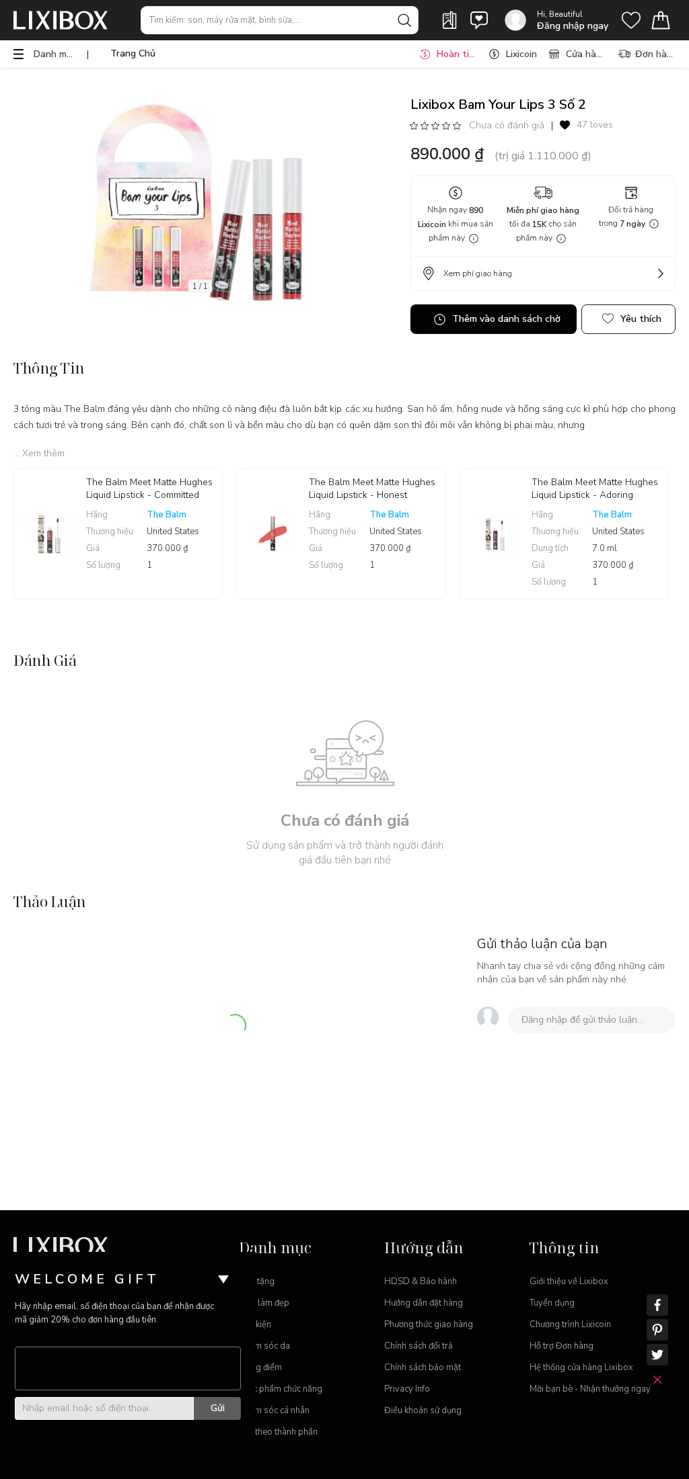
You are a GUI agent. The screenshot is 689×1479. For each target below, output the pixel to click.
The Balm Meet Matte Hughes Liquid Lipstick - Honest (372, 488)
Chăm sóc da (264, 1346)
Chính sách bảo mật (422, 1367)
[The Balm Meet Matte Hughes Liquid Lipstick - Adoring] (496, 534)
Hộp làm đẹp (264, 1303)
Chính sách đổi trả (418, 1346)
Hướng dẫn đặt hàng (423, 1303)
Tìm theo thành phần (278, 1432)
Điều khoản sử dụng (423, 1410)
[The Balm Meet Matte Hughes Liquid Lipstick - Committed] (50, 534)
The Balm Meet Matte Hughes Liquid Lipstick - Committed (149, 488)
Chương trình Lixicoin (570, 1324)
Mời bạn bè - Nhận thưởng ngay (590, 1389)
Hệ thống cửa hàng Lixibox (581, 1367)
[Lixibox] (60, 20)
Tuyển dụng (552, 1303)
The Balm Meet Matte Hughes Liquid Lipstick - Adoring (595, 488)
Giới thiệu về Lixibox (569, 1281)
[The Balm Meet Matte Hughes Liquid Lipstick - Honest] (273, 534)
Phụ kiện (255, 1324)
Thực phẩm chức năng (280, 1389)
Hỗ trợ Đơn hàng (561, 1346)
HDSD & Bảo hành (420, 1281)
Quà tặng (257, 1281)
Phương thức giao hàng (428, 1324)
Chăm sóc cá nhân (274, 1410)
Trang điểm (260, 1367)
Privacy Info (407, 1389)
